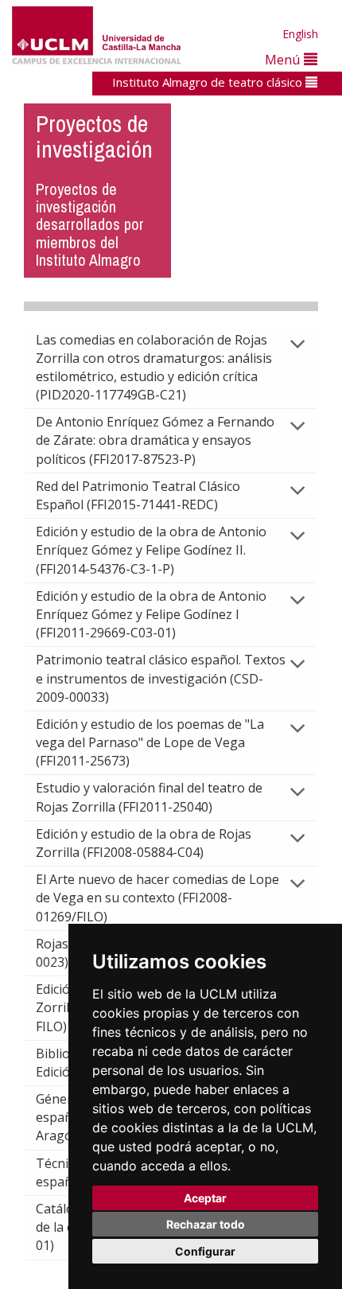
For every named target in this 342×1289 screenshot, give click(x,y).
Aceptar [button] (205, 1198)
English (300, 33)
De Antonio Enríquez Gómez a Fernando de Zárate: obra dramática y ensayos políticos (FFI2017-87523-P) (155, 440)
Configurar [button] (205, 1251)
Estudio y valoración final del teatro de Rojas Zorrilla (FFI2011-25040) (149, 797)
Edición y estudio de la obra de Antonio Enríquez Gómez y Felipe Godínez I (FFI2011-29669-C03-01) (151, 614)
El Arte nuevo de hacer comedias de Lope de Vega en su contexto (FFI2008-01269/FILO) (157, 897)
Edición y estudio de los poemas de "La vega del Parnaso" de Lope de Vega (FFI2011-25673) (150, 742)
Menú (284, 59)
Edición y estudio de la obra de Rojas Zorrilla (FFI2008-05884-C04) (143, 843)
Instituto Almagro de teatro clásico (208, 82)
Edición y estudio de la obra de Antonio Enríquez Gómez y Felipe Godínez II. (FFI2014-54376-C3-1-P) (151, 550)
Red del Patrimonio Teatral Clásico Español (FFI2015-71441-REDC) (138, 495)
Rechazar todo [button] (205, 1224)
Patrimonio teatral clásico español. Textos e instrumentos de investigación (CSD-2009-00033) (161, 678)
